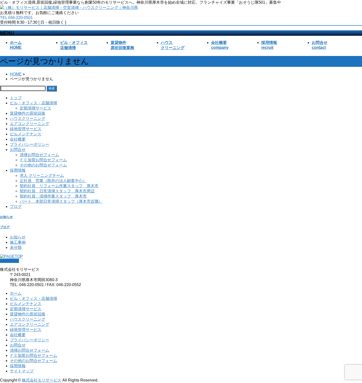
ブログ (16, 206)
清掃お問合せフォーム (39, 155)
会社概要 (18, 139)
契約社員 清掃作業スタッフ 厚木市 (53, 196)
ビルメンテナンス (25, 134)
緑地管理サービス (25, 129)
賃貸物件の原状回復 (27, 113)
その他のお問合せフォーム (43, 165)
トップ (16, 98)
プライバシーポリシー (29, 144)
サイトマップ (21, 371)
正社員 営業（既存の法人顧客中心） (53, 181)
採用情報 (18, 170)
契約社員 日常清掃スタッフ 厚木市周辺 (57, 191)
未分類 (16, 247)
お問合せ (18, 149)
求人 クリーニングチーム (42, 175)
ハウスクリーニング (27, 118)
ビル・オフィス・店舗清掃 (33, 103)
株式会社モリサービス (41, 380)
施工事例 (18, 242)
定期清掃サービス (35, 108)
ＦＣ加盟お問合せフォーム (43, 160)
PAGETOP (9, 261)
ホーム (16, 293)
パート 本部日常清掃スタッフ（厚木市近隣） (61, 201)
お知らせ (6, 217)
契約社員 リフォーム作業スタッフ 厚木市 (59, 186)
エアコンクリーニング (29, 124)
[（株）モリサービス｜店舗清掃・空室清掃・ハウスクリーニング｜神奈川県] (69, 7)
